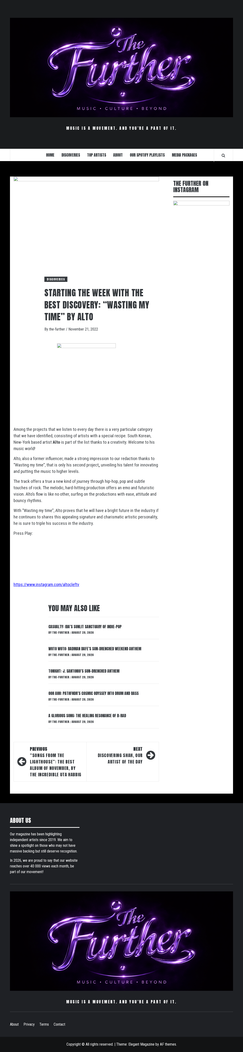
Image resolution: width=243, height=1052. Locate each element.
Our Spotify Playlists (147, 155)
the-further (57, 329)
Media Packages (184, 155)
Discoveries (56, 279)
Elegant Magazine (141, 1044)
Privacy (29, 1024)
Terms (44, 1024)
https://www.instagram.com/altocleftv (46, 584)
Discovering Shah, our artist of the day (120, 755)
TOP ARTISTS (96, 155)
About (14, 1024)
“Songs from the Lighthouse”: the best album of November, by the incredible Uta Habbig (55, 762)
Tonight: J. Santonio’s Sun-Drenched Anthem (83, 671)
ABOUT (118, 155)
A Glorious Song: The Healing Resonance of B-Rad (87, 715)
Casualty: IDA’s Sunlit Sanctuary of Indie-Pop (85, 626)
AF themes (168, 1044)
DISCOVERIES (70, 155)
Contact (59, 1024)
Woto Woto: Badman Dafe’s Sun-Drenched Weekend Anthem (94, 649)
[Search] (223, 155)
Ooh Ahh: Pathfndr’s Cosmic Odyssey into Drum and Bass (93, 693)
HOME (50, 155)
